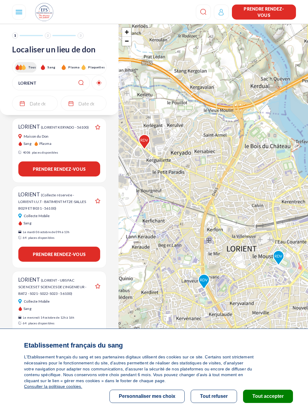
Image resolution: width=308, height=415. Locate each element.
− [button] (127, 41)
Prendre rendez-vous (264, 12)
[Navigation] (19, 12)
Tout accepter (268, 396)
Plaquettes (96, 67)
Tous (32, 67)
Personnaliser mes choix (147, 396)
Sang (51, 67)
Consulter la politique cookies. (53, 386)
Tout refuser (214, 396)
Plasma (73, 67)
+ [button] (127, 32)
